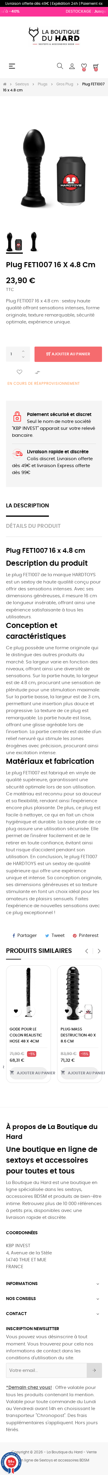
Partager (27, 935)
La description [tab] (27, 506)
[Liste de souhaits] (19, 372)
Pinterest (88, 935)
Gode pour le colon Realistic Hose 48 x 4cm (26, 1035)
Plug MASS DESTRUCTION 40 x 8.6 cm (78, 1035)
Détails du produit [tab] (33, 526)
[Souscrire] (94, 1370)
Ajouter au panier (70, 354)
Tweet (58, 935)
